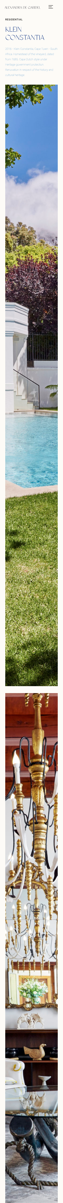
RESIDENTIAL (14, 19)
